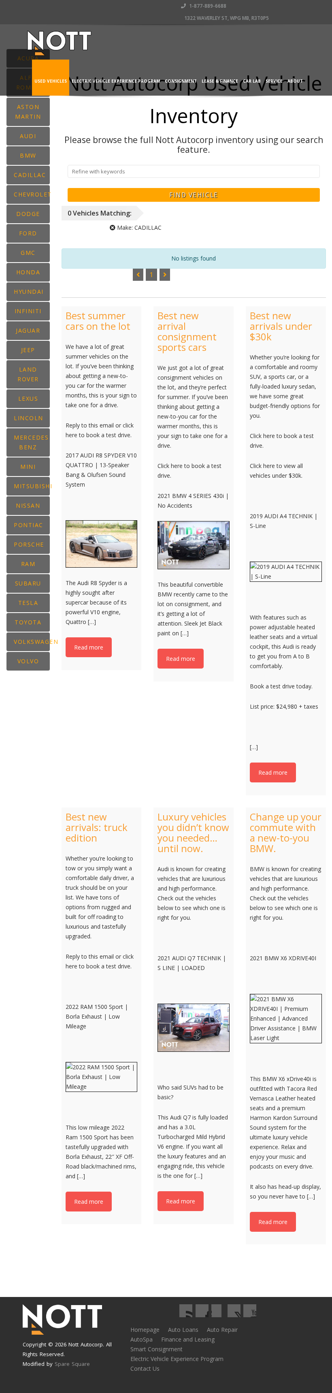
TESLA (28, 603)
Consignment (181, 81)
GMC (28, 252)
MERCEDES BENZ (31, 442)
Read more (88, 647)
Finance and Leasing (188, 1339)
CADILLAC (30, 175)
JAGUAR (28, 330)
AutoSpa (141, 1339)
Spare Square (72, 1363)
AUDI (28, 136)
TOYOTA (28, 622)
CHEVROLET (32, 194)
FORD (28, 233)
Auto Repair (222, 1329)
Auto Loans (183, 1329)
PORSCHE (29, 544)
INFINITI (28, 311)
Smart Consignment (156, 1349)
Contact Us (145, 1368)
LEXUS (28, 398)
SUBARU (28, 583)
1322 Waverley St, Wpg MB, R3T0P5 (226, 18)
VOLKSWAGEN (32, 641)
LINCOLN (28, 418)
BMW (28, 155)
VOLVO (28, 661)
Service (274, 81)
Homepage (145, 1329)
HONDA (28, 272)
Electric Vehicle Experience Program (116, 81)
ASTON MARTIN (28, 111)
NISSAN (28, 505)
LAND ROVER (28, 374)
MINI (28, 466)
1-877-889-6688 (207, 5)
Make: (138, 227)
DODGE (28, 214)
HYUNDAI (29, 291)
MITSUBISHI (32, 486)
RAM (28, 564)
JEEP (28, 350)
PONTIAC (28, 525)
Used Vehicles (50, 81)
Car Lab (252, 81)
